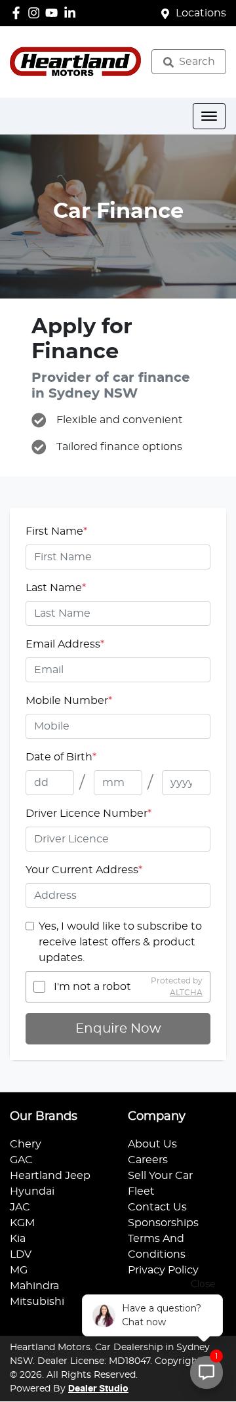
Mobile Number (69, 700)
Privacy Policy (163, 1270)
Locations (201, 13)
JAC (20, 1207)
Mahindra (34, 1286)
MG (19, 1270)
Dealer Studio (98, 1388)
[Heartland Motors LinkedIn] (72, 13)
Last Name (56, 588)
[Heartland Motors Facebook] (19, 13)
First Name (56, 531)
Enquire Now (118, 1028)
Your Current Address (84, 870)
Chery (25, 1144)
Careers (148, 1160)
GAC (21, 1160)
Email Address (65, 644)
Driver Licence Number (88, 813)
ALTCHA (186, 993)
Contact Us (157, 1207)
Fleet (141, 1191)
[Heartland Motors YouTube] (54, 13)
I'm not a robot (92, 986)
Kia (18, 1238)
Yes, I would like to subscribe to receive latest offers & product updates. (120, 942)
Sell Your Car (160, 1175)
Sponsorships (163, 1223)
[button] (209, 116)
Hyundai (32, 1191)
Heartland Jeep (50, 1175)
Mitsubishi (37, 1301)
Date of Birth (61, 757)
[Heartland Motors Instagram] (36, 13)
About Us (152, 1144)
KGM (22, 1223)
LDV (20, 1254)
